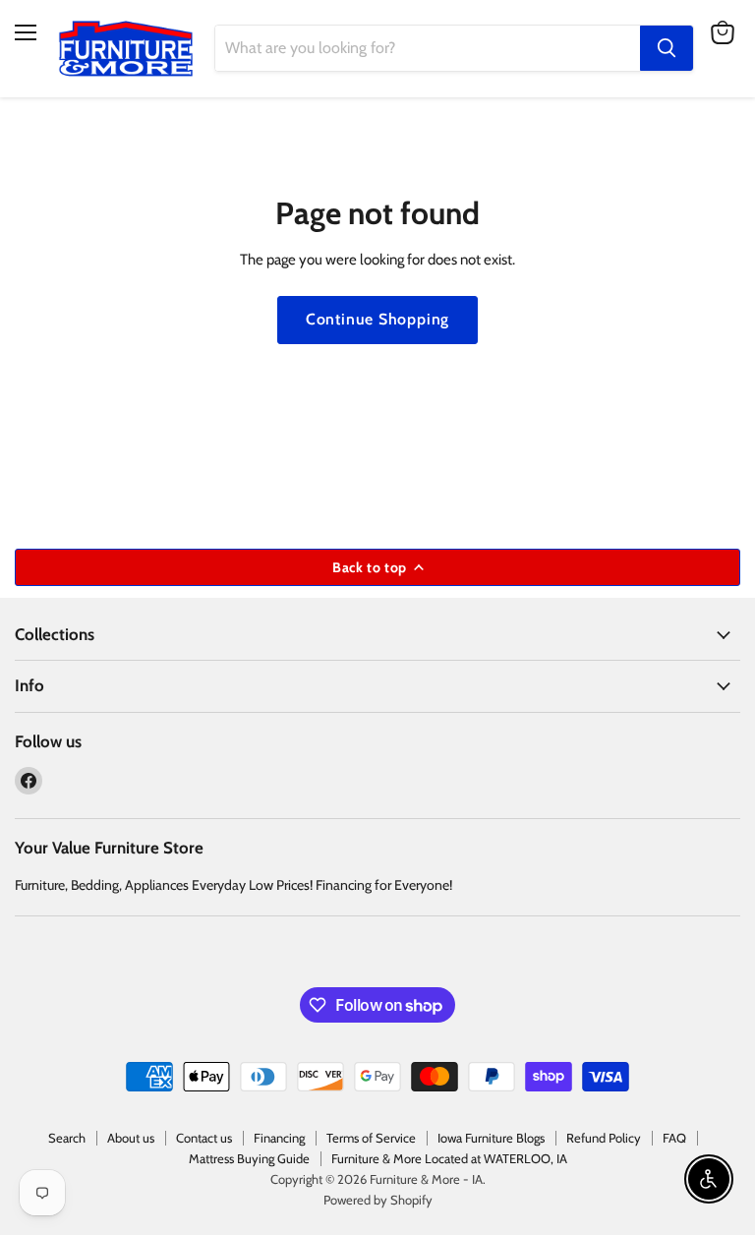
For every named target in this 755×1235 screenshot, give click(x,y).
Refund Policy (603, 1138)
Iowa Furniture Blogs (491, 1138)
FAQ (674, 1138)
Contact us (204, 1138)
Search (67, 1138)
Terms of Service (371, 1138)
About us (130, 1138)
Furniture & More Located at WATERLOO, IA (449, 1158)
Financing (279, 1138)
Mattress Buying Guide (249, 1158)
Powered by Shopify (378, 1199)
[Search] (666, 48)
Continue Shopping (378, 319)
